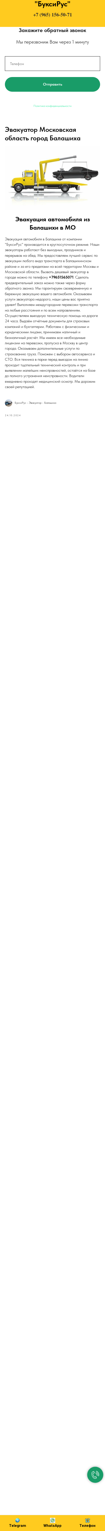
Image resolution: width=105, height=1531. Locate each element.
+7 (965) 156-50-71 (52, 14)
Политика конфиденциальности (52, 106)
